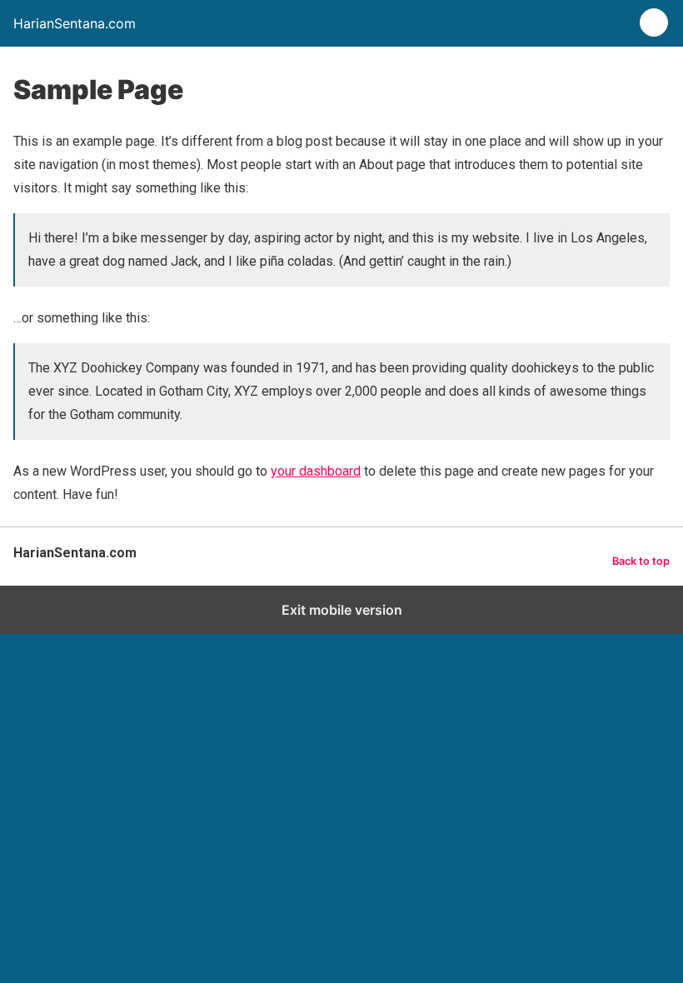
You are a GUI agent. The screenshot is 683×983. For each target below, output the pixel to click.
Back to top (641, 561)
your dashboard (316, 471)
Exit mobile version (342, 609)
